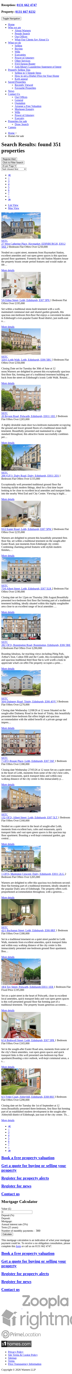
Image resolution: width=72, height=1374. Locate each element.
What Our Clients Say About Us (32, 39)
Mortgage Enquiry (24, 109)
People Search (22, 33)
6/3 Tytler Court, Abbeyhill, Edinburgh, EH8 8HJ (28, 1096)
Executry (19, 118)
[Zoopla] (45, 1307)
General (19, 100)
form (18, 1246)
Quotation (20, 103)
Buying (19, 48)
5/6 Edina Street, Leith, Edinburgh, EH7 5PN (25, 300)
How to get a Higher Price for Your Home (37, 75)
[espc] (11, 1307)
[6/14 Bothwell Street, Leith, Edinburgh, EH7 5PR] (21, 1037)
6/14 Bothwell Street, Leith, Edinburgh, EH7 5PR (28, 1040)
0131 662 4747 (27, 5)
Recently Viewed (24, 85)
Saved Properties (17, 81)
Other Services (22, 60)
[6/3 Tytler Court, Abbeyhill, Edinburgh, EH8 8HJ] (21, 1093)
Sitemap (12, 1358)
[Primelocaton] (21, 1339)
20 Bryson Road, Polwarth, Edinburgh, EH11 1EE (28, 416)
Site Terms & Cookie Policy (23, 1354)
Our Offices (21, 36)
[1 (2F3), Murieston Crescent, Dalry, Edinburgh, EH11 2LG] (21, 871)
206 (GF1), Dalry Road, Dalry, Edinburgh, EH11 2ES (30, 475)
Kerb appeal (21, 78)
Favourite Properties (25, 88)
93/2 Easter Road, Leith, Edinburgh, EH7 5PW (26, 529)
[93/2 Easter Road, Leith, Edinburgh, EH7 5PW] (21, 526)
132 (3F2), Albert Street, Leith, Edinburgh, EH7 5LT (29, 817)
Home (11, 24)
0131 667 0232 (25, 11)
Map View (13, 208)
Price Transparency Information (24, 1364)
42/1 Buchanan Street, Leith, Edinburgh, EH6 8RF (28, 930)
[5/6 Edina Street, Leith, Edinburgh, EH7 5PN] (21, 297)
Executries (20, 54)
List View (13, 205)
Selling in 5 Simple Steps (28, 72)
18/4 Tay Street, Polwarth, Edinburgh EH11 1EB (27, 986)
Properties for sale (17, 121)
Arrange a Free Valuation (28, 106)
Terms (11, 1361)
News (11, 91)
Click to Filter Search (13, 162)
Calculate (7, 1234)
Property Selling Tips (19, 69)
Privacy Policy (15, 1351)
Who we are (14, 27)
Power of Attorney (24, 57)
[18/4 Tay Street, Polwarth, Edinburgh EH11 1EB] (21, 983)
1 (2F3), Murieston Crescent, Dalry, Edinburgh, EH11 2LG (33, 874)
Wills (17, 51)
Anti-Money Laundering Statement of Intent (38, 66)
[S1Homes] (16, 1346)
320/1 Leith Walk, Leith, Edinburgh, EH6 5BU (26, 359)
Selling (18, 45)
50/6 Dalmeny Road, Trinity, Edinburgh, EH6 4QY (28, 701)
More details (7, 270)
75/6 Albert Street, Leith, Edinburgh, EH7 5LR (26, 588)
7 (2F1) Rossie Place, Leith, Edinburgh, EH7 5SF (28, 761)
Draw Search (22, 124)
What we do (14, 42)
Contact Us (14, 94)
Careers (12, 127)
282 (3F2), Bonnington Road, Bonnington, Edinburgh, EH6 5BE (35, 645)
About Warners (23, 30)
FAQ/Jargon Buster (25, 63)
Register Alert (9, 159)
